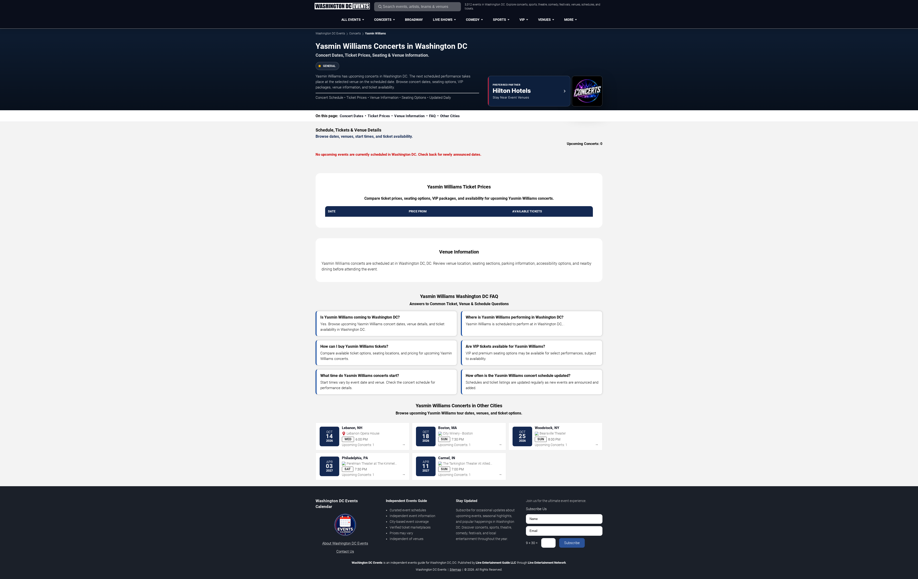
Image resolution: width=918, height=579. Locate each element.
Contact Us (345, 551)
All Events (351, 20)
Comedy (473, 20)
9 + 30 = (532, 543)
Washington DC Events (330, 33)
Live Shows (443, 20)
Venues (544, 20)
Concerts (383, 20)
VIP (522, 20)
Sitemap (455, 569)
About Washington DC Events (345, 543)
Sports (499, 20)
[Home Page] (342, 6)
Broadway (414, 20)
